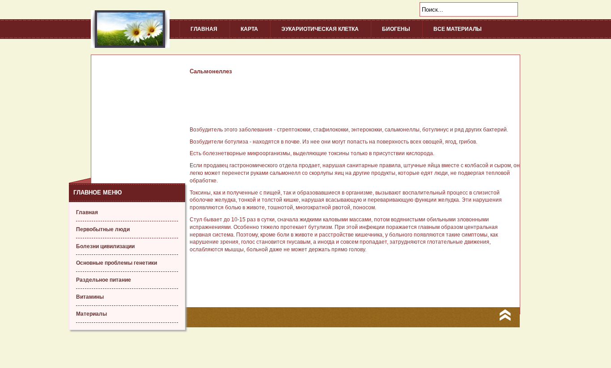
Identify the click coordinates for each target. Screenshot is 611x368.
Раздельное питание (103, 280)
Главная (204, 29)
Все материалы (457, 29)
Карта (249, 29)
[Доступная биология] (130, 46)
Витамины (90, 297)
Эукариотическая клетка (320, 29)
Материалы (91, 314)
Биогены (396, 29)
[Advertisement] (127, 111)
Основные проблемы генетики (116, 263)
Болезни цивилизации (105, 246)
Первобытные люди (103, 229)
